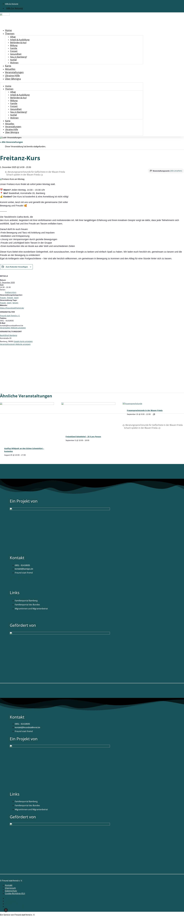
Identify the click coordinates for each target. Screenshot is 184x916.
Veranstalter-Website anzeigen (13, 328)
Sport (16, 297)
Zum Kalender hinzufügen (17, 267)
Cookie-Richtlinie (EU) (15, 893)
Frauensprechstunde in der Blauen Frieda (144, 410)
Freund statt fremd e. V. (10, 315)
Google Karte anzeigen (23, 341)
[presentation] (27, 404)
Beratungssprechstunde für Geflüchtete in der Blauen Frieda (35, 171)
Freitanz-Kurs (10, 292)
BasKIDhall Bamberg (8, 335)
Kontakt (8, 885)
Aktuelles (10, 69)
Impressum (10, 888)
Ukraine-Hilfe (12, 75)
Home (8, 30)
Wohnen (14, 62)
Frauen (3, 297)
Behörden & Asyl (18, 42)
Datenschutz (11, 890)
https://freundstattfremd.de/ (12, 308)
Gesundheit (15, 54)
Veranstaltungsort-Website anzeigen (15, 344)
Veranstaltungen (14, 72)
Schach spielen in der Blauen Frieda (23, 174)
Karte (8, 65)
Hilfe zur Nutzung (11, 4)
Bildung (13, 45)
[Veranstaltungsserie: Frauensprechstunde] (154, 414)
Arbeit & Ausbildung (19, 39)
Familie (13, 48)
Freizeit (13, 51)
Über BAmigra (13, 78)
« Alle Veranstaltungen (11, 142)
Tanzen (15, 303)
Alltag (13, 36)
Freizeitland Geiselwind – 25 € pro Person (83, 436)
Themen (9, 33)
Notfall (13, 59)
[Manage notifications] (6, 910)
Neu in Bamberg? (18, 56)
